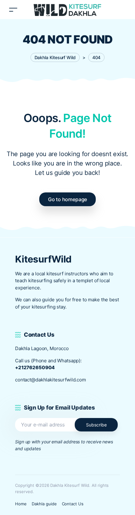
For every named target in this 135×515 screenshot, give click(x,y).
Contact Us (73, 503)
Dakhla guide (44, 503)
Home (21, 503)
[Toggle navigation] (13, 9)
